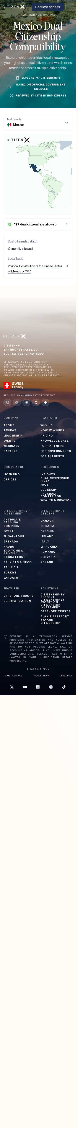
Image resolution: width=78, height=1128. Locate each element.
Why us (47, 425)
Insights (48, 474)
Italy (45, 541)
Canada (47, 520)
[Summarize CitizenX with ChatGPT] (7, 402)
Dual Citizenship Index (55, 479)
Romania (48, 551)
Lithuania (49, 546)
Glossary (49, 489)
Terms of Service (12, 675)
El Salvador (13, 536)
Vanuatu (10, 577)
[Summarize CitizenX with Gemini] (45, 402)
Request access (47, 7)
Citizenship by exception (53, 601)
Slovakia (48, 557)
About (9, 425)
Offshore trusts (18, 595)
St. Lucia (11, 567)
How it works (52, 430)
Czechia (47, 531)
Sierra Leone (14, 557)
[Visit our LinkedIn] (38, 687)
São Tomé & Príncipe (13, 552)
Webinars (11, 445)
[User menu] (69, 7)
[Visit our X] (12, 687)
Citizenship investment (50, 606)
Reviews (10, 430)
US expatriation (17, 601)
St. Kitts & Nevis (17, 562)
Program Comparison (51, 495)
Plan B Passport (55, 616)
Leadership (12, 435)
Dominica (11, 526)
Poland (47, 562)
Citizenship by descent (53, 595)
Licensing (11, 474)
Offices (9, 479)
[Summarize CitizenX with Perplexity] (17, 402)
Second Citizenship (50, 621)
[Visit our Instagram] (51, 687)
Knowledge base (55, 440)
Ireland (47, 536)
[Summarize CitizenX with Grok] (36, 402)
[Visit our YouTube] (25, 687)
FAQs (45, 484)
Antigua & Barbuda (12, 521)
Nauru (8, 546)
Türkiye (9, 572)
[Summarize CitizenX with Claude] (26, 402)
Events (9, 440)
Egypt (8, 531)
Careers (10, 451)
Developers (66, 675)
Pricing (47, 435)
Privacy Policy (41, 675)
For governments (56, 451)
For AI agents (52, 456)
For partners (52, 445)
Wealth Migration (56, 500)
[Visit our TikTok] (64, 687)
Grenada (10, 541)
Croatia (47, 526)
